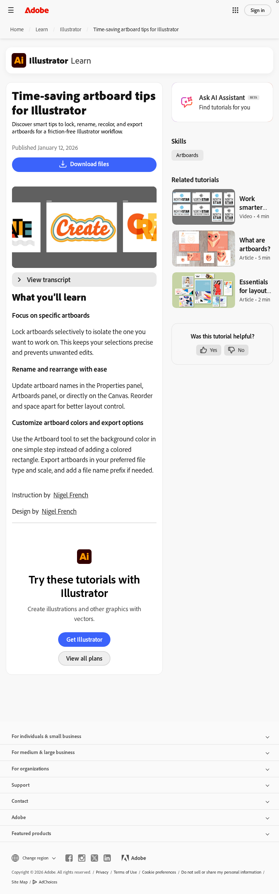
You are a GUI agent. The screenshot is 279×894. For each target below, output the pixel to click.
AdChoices (48, 882)
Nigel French (70, 494)
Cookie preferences (159, 872)
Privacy (102, 872)
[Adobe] (37, 10)
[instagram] (81, 858)
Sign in (258, 10)
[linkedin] (107, 858)
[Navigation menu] (11, 10)
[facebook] (69, 858)
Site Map (20, 882)
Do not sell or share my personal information (221, 872)
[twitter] (94, 858)
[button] (235, 10)
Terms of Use (125, 872)
